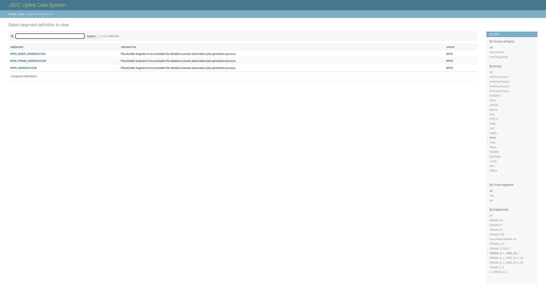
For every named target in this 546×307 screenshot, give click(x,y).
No (491, 200)
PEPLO (493, 119)
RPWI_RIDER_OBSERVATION (27, 53)
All (490, 47)
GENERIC (495, 95)
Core (22, 14)
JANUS (493, 105)
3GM (492, 142)
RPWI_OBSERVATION (23, 68)
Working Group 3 (499, 86)
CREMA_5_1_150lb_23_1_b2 (506, 262)
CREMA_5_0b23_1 (500, 248)
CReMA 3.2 (496, 229)
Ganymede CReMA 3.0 (502, 239)
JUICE (493, 161)
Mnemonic (17, 47)
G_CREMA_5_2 (498, 272)
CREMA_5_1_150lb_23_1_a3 (506, 257)
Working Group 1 (499, 76)
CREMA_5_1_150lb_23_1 (504, 253)
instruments (496, 52)
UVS (492, 114)
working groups (498, 56)
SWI (492, 128)
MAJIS (493, 109)
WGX (492, 100)
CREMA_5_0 (496, 243)
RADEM (494, 152)
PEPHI (493, 170)
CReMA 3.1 (496, 225)
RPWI (492, 137)
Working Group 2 (499, 81)
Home (12, 14)
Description (128, 47)
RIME (492, 123)
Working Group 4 (499, 91)
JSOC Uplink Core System (37, 5)
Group (451, 47)
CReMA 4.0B (496, 234)
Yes (491, 195)
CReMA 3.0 (496, 220)
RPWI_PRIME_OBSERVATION (28, 60)
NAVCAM (494, 156)
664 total (113, 36)
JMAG (493, 133)
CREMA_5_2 (496, 267)
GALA (492, 147)
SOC (492, 166)
